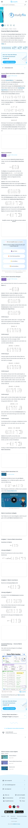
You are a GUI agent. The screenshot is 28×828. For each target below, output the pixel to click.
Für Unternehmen (9, 798)
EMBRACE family (16, 824)
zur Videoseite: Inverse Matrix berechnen (15, 728)
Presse (23, 801)
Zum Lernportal (8, 780)
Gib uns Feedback (14, 818)
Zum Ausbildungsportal (10, 784)
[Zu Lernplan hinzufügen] (8, 25)
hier (19, 695)
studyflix (15, 2)
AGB (8, 816)
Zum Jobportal (8, 789)
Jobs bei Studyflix (21, 795)
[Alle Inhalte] (2, 2)
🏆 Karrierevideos (14, 266)
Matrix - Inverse (12, 28)
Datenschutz (13, 816)
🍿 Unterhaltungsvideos (14, 256)
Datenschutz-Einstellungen (22, 816)
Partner (23, 798)
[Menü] (26, 2)
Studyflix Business (9, 801)
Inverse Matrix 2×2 (12, 491)
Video (2, 44)
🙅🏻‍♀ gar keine (14, 251)
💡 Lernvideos (14, 261)
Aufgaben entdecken (10, 62)
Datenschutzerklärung (19, 272)
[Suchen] (25, 5)
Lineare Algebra (4, 28)
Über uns (7, 795)
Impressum (3, 816)
